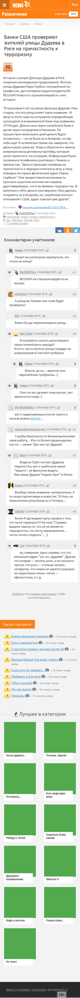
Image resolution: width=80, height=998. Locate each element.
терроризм (13, 216)
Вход (75, 4)
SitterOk (19, 511)
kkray (22, 455)
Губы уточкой (21, 683)
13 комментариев (17, 223)
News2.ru (11, 989)
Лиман (19, 250)
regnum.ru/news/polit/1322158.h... (44, 207)
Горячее (24, 24)
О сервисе (24, 989)
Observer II (52, 879)
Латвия (28, 220)
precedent (20, 294)
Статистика (39, 989)
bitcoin (35, 418)
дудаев (33, 216)
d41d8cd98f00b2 (24, 407)
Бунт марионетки (24, 642)
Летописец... (14, 796)
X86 (17, 315)
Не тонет (11, 961)
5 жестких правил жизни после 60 (37, 649)
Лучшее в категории (42, 714)
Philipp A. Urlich (15, 838)
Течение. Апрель (56, 755)
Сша (7, 220)
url (47, 250)
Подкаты (18, 695)
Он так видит (21, 689)
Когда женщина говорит (29, 636)
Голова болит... (55, 920)
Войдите (18, 594)
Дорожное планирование (14, 877)
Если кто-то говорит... (28, 670)
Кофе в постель (15, 920)
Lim (22, 545)
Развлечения (14, 14)
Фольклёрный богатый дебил (34, 659)
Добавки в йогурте (26, 676)
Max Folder (26, 333)
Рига (36, 220)
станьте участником (43, 594)
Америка (17, 220)
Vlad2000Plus (27, 213)
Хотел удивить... (16, 755)
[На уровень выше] (9, 272)
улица (24, 216)
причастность (47, 216)
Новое (38, 24)
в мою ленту (61, 14)
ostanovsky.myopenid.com (30, 429)
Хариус (19, 485)
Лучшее (10, 24)
